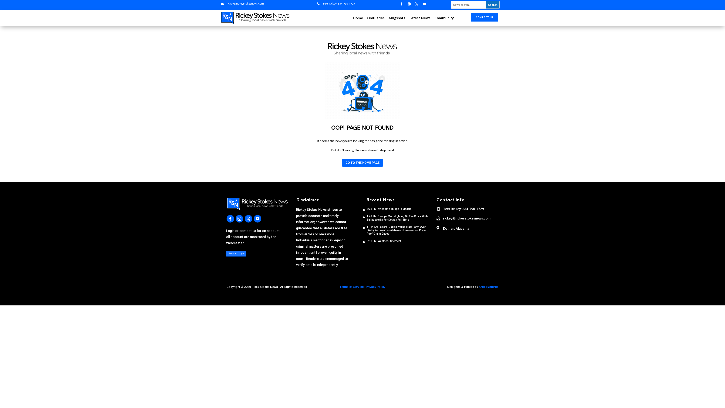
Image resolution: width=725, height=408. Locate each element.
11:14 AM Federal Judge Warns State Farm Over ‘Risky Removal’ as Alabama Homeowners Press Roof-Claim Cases (397, 230)
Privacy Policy (375, 287)
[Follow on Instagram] (409, 4)
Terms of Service (352, 287)
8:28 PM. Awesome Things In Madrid (389, 208)
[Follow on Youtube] (424, 4)
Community (444, 18)
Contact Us (484, 17)
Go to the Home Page (362, 163)
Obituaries (376, 18)
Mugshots (397, 18)
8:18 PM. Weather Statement (384, 241)
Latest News (419, 18)
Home (358, 18)
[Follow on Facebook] (402, 4)
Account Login (236, 253)
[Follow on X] (417, 4)
